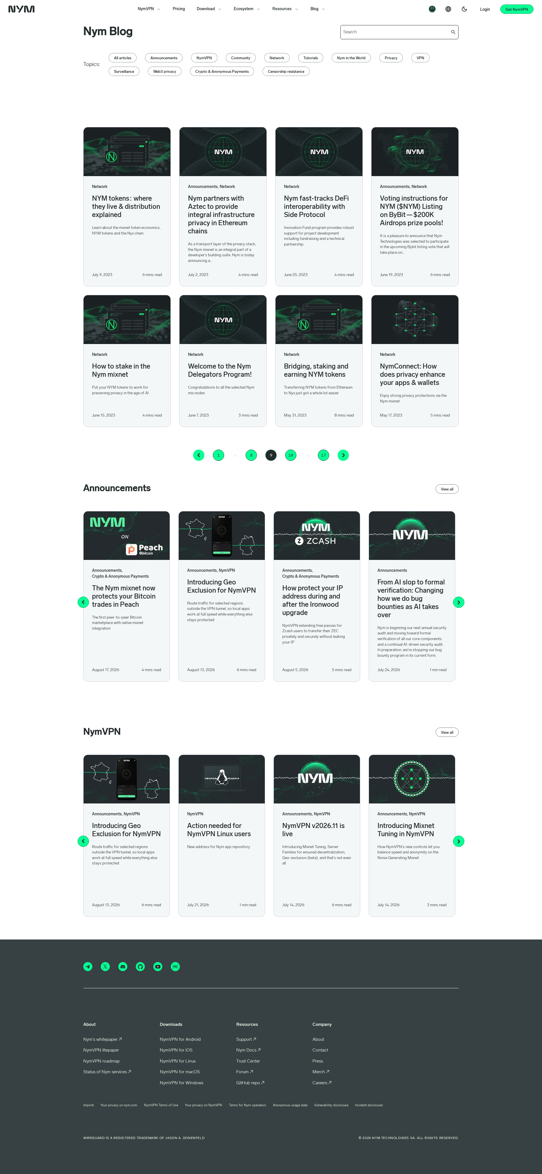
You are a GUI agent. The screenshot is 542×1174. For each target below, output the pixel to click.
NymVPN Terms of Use (161, 1105)
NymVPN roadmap (101, 1061)
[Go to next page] (343, 455)
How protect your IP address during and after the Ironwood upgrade (312, 601)
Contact (320, 1050)
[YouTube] (157, 966)
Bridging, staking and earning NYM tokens (316, 370)
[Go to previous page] (198, 455)
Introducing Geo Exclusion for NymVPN (221, 586)
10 (290, 455)
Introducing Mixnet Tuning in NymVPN (405, 830)
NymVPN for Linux (178, 1061)
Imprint (88, 1105)
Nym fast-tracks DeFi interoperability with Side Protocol (316, 207)
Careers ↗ (322, 1083)
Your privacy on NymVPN (203, 1105)
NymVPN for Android (180, 1039)
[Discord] (122, 966)
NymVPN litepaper (101, 1050)
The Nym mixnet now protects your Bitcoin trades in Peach (124, 596)
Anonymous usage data (290, 1105)
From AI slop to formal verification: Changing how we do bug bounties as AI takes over (411, 599)
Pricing (179, 9)
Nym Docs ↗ (248, 1050)
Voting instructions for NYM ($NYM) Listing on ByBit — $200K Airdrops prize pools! (414, 211)
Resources (282, 9)
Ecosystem (243, 9)
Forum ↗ (244, 1072)
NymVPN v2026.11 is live (313, 830)
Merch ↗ (320, 1072)
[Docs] (432, 9)
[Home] (22, 9)
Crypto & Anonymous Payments (120, 577)
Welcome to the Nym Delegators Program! (220, 370)
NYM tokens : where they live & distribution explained (126, 207)
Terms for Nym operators (247, 1105)
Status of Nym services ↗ (107, 1072)
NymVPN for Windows (181, 1083)
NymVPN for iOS (176, 1050)
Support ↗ (246, 1039)
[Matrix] (175, 966)
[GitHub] (140, 966)
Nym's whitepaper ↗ (102, 1039)
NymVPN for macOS (180, 1072)
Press (317, 1061)
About (318, 1039)
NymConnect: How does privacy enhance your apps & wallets (412, 375)
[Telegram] (87, 966)
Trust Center (248, 1061)
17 (323, 455)
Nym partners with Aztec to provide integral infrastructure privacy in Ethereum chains (221, 215)
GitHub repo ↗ (250, 1083)
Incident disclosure (369, 1105)
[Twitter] (105, 966)
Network (99, 187)
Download (206, 9)
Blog (314, 9)
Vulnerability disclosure (331, 1105)
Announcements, (203, 187)
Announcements (392, 571)
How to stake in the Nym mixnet (121, 370)
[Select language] (448, 9)
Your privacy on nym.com (118, 1105)
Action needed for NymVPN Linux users (219, 830)
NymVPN (146, 9)
